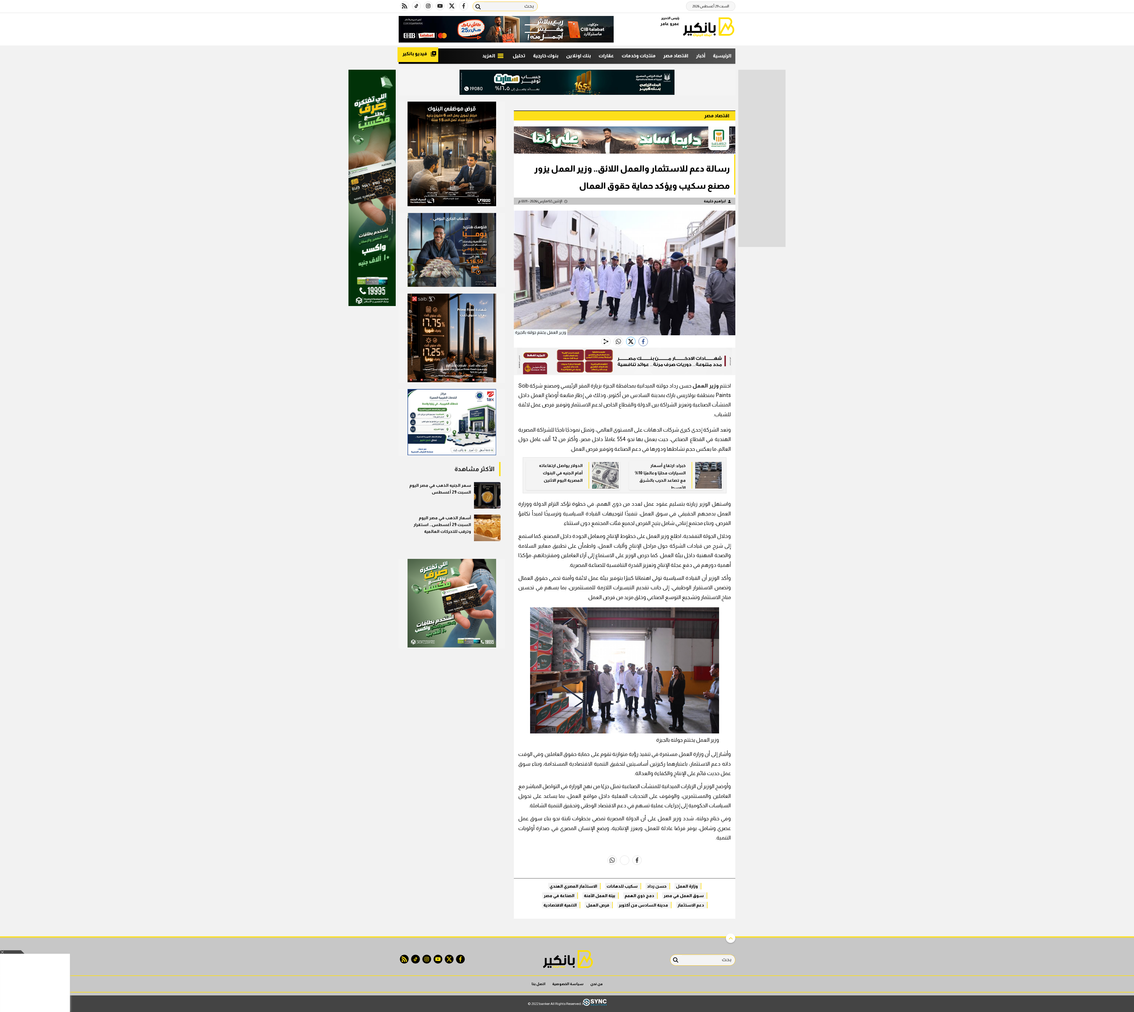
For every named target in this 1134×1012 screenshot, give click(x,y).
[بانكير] (708, 27)
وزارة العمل (687, 886)
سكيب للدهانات (622, 886)
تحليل (519, 55)
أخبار (700, 55)
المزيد (489, 55)
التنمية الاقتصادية (560, 905)
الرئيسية (722, 55)
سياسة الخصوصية (568, 984)
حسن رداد (657, 886)
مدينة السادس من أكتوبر (643, 905)
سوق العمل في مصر (684, 895)
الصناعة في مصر (559, 895)
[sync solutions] (595, 1004)
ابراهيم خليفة (715, 201)
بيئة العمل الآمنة (599, 895)
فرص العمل (597, 905)
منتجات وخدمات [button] (639, 55)
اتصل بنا (538, 984)
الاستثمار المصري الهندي (573, 886)
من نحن (596, 984)
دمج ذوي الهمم (639, 895)
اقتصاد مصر (675, 55)
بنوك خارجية (545, 55)
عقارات (606, 55)
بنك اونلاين (578, 55)
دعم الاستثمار (690, 905)
